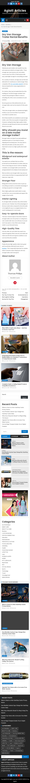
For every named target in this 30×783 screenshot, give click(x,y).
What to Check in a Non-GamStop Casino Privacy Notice (18, 444)
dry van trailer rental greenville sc (12, 289)
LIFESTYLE (14, 480)
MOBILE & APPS (6, 556)
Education (4, 537)
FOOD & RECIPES (7, 543)
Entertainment (6, 539)
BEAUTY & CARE (6, 529)
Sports (4, 569)
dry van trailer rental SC (17, 84)
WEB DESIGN (6, 577)
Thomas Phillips (6, 40)
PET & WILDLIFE (6, 560)
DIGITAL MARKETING (8, 535)
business (4, 248)
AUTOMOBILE (6, 525)
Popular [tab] (15, 436)
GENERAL (14, 441)
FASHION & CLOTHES (8, 541)
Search (4, 394)
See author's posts (15, 277)
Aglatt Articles (15, 10)
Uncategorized (6, 575)
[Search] (25, 20)
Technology (5, 571)
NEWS (4, 558)
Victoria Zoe (12, 331)
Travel (13, 458)
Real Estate (5, 562)
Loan (3, 554)
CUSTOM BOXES (7, 533)
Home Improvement (16, 469)
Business (5, 31)
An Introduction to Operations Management (23, 296)
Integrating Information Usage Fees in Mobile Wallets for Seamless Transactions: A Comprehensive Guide (14, 357)
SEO (3, 564)
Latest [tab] (5, 436)
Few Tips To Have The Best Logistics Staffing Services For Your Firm (8, 296)
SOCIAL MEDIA (6, 567)
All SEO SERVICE (23, 779)
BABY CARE (5, 527)
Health (4, 548)
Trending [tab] (25, 436)
